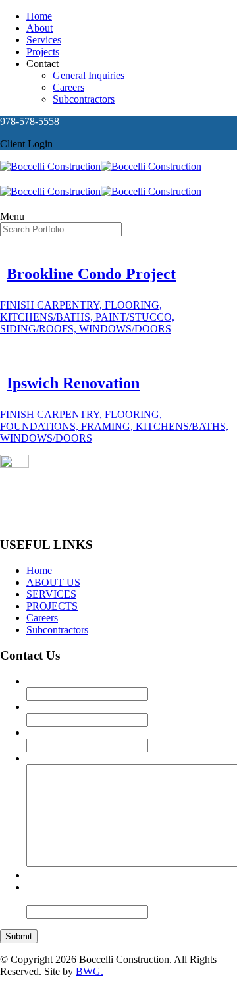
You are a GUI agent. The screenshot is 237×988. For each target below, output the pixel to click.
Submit (18, 936)
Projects (42, 51)
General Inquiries (88, 75)
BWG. (89, 971)
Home (39, 16)
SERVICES (51, 594)
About (39, 28)
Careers (68, 87)
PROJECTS (52, 605)
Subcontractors (84, 99)
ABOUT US (53, 582)
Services (43, 39)
